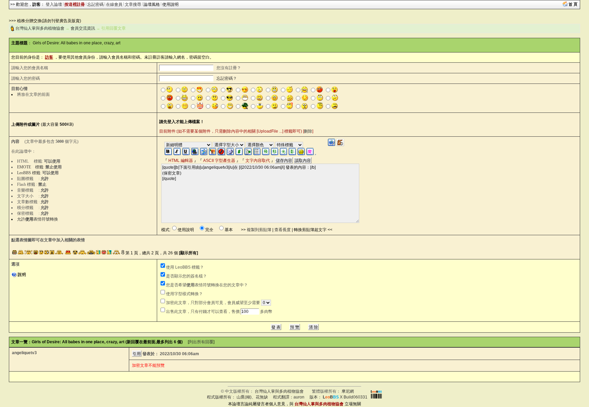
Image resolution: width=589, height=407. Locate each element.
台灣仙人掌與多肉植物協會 (39, 28)
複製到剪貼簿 (259, 229)
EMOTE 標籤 (30, 167)
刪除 (308, 131)
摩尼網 (348, 391)
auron (298, 397)
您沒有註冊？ (228, 67)
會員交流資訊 (83, 28)
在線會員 (114, 4)
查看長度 (282, 229)
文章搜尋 (133, 4)
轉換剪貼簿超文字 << (313, 229)
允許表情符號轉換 (37, 219)
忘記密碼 (95, 4)
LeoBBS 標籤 (28, 172)
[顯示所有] (188, 253)
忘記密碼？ (226, 78)
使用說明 (170, 4)
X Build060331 (345, 397)
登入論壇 (54, 4)
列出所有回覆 (201, 342)
